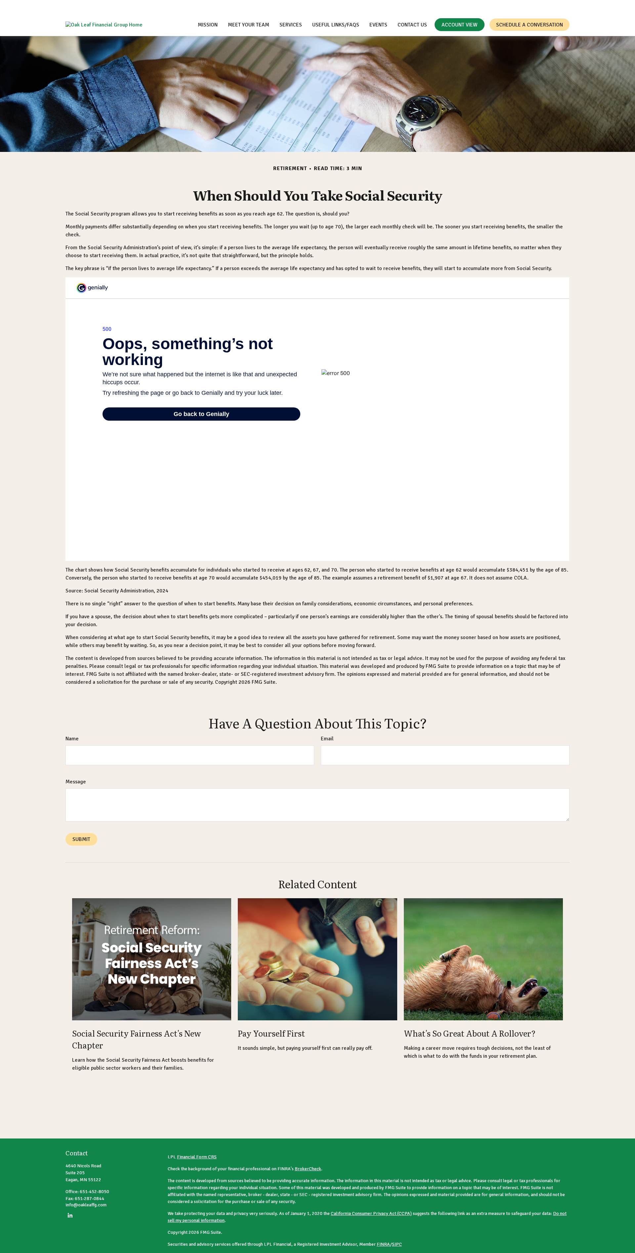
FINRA (383, 1244)
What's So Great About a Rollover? (469, 1033)
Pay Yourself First (271, 1033)
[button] (207, 25)
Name (72, 738)
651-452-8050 (537, 6)
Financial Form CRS (197, 1157)
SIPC (397, 1244)
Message (75, 781)
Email (327, 738)
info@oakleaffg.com (591, 6)
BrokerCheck (308, 1169)
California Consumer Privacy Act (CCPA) (371, 1213)
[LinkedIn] (69, 1215)
